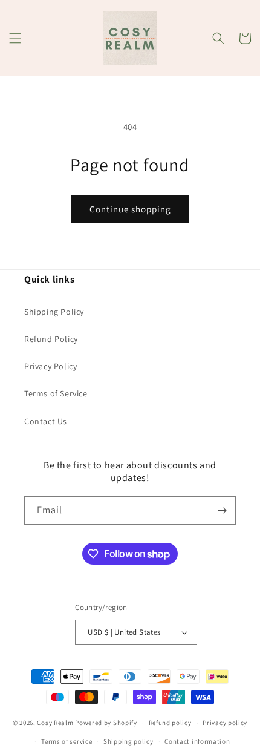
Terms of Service (56, 393)
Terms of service (66, 741)
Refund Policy (51, 338)
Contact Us (45, 421)
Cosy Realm (55, 722)
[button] (15, 38)
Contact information (197, 741)
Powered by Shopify (106, 722)
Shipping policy (128, 741)
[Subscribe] (222, 510)
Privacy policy (225, 722)
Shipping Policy (54, 311)
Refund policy (170, 722)
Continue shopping (130, 209)
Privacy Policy (50, 366)
